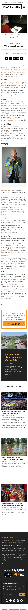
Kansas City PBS (11, 540)
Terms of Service (23, 609)
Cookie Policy (16, 609)
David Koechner (5, 220)
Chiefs (14, 289)
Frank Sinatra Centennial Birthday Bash (11, 208)
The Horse (6, 261)
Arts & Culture (14, 43)
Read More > (5, 431)
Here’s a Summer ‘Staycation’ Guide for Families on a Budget (13, 458)
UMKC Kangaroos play (12, 284)
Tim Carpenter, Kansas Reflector (9, 507)
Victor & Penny (9, 120)
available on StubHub (10, 96)
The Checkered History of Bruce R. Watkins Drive (13, 357)
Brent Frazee (6, 461)
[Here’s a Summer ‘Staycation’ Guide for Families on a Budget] (14, 447)
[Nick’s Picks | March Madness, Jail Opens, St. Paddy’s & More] (14, 401)
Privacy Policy (11, 609)
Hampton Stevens (16, 53)
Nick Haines (5, 415)
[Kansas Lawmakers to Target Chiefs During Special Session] (14, 493)
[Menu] (24, 7)
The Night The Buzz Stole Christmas (10, 82)
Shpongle (6, 128)
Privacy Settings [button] (5, 609)
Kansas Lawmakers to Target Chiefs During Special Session (12, 504)
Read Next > (8, 377)
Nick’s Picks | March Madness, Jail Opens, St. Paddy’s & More (13, 412)
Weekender (7, 305)
